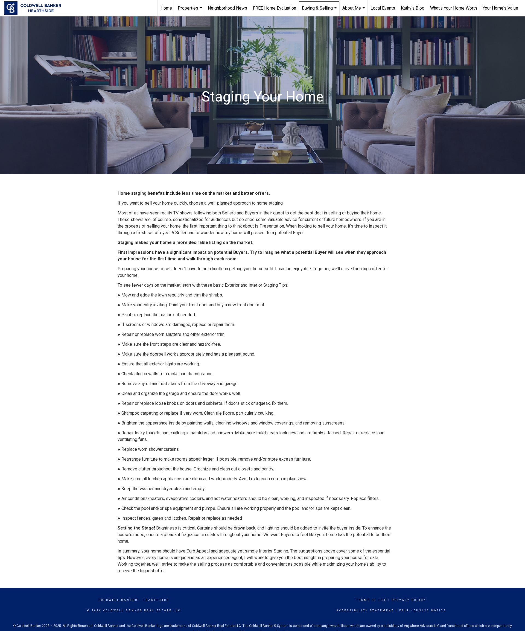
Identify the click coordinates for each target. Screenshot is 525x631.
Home (166, 8)
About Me (354, 10)
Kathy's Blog (412, 8)
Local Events (383, 8)
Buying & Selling (320, 10)
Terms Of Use (371, 600)
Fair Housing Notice (422, 610)
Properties (190, 10)
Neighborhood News (227, 8)
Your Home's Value (500, 8)
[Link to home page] (35, 8)
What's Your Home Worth (453, 8)
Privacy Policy (409, 600)
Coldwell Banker (118, 600)
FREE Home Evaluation (274, 8)
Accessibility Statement (365, 610)
